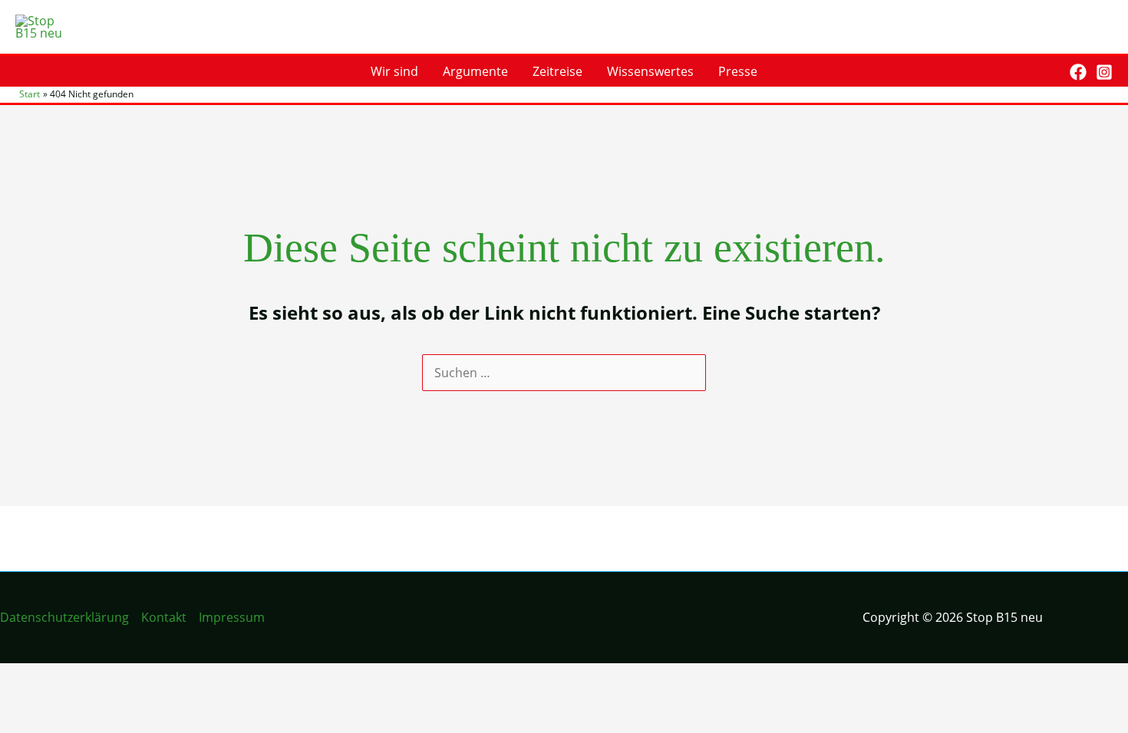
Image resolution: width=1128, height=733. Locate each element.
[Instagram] (1104, 72)
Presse (737, 71)
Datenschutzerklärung (64, 617)
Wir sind (394, 71)
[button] (1047, 71)
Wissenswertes (650, 71)
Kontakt (163, 617)
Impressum (232, 617)
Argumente (475, 71)
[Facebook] (1078, 72)
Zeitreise (557, 71)
